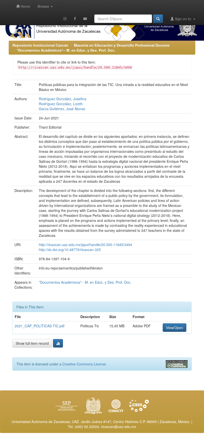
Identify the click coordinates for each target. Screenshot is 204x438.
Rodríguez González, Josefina (62, 98)
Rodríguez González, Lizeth (61, 103)
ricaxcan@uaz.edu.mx (118, 426)
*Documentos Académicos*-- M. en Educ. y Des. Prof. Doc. (66, 50)
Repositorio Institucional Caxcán (40, 45)
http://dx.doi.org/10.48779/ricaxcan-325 (70, 249)
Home (25, 6)
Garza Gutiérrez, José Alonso (62, 108)
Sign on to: (183, 18)
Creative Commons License (84, 363)
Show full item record (32, 343)
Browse (44, 6)
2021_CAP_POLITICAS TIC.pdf (39, 325)
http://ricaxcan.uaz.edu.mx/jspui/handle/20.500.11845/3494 (85, 244)
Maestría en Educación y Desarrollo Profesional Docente (122, 45)
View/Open (174, 327)
